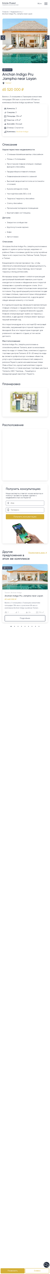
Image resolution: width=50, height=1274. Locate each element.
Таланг (8, 83)
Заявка (37, 1271)
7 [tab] (32, 626)
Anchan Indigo (22, 132)
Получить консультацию (25, 517)
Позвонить (13, 1271)
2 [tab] (21, 588)
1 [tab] (19, 588)
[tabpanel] (25, 593)
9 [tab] (39, 626)
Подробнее (25, 618)
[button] (46, 1265)
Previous (3, 37)
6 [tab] (31, 588)
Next (47, 37)
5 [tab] (28, 588)
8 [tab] (35, 626)
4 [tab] (26, 588)
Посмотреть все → (37, 553)
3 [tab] (24, 588)
